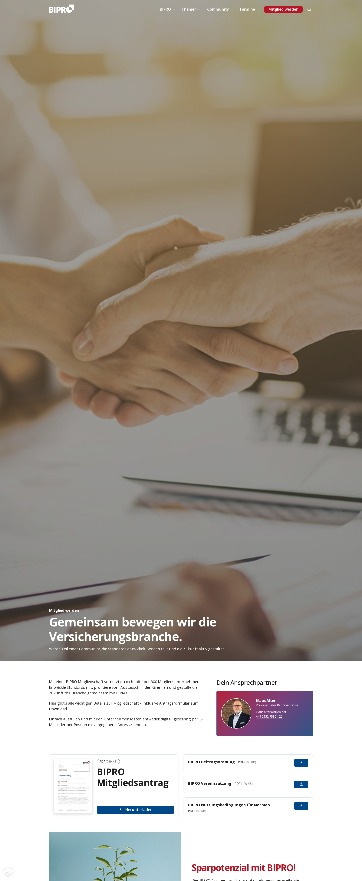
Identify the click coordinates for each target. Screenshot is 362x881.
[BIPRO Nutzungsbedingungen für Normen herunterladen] (301, 806)
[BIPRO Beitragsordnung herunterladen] (301, 763)
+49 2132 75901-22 (269, 716)
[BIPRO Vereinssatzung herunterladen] (301, 784)
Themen (189, 9)
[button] (8, 872)
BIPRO (165, 9)
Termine (247, 9)
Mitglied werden (283, 9)
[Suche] (309, 9)
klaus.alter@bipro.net (271, 712)
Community (218, 9)
